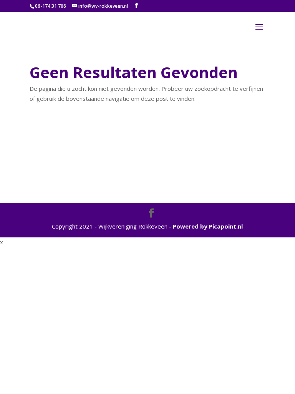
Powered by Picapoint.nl (208, 226)
